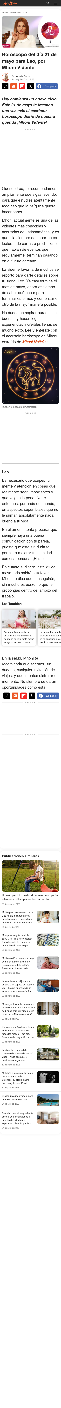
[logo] (10, 3)
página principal (11, 12)
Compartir (50, 86)
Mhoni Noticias (34, 341)
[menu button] (55, 3)
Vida (27, 12)
